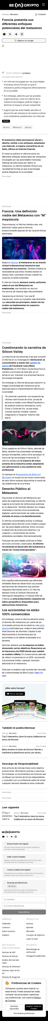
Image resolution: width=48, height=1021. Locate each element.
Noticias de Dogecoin (11, 977)
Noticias (5, 14)
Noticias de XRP (8, 952)
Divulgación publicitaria (35, 956)
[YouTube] (4, 34)
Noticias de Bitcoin (10, 956)
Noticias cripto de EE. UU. (11, 971)
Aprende (29, 927)
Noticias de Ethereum (11, 966)
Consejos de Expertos (35, 935)
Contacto (6, 927)
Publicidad (6, 923)
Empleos (5, 935)
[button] (24, 846)
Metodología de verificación (33, 950)
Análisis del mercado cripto (10, 961)
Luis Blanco (26, 73)
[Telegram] (16, 34)
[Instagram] (22, 34)
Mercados (14, 14)
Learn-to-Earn (32, 939)
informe (14, 262)
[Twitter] (10, 34)
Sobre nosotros (8, 931)
